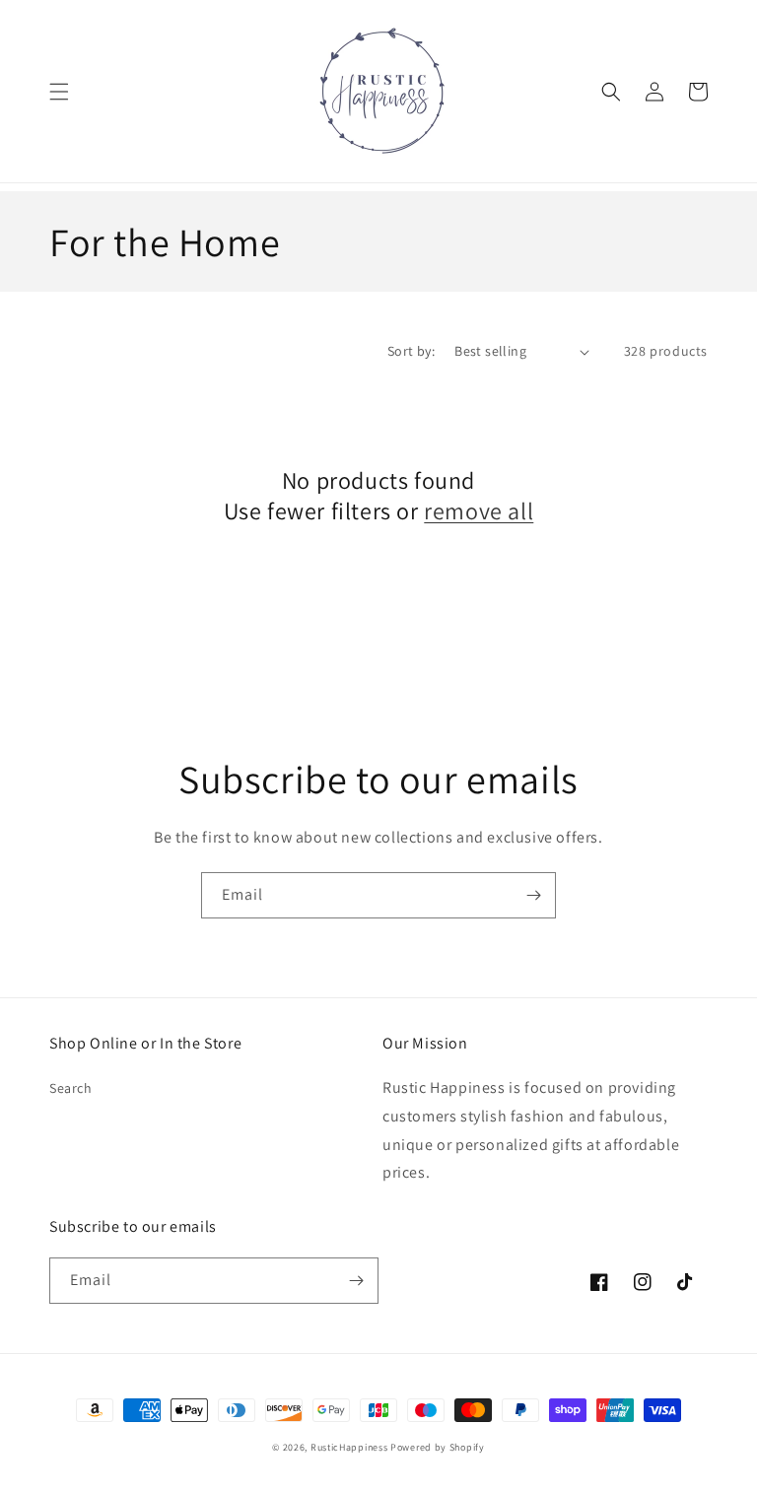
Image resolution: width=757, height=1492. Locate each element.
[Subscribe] (533, 895)
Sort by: (411, 351)
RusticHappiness (349, 1447)
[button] (59, 91)
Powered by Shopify (437, 1447)
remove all (478, 511)
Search (71, 1088)
